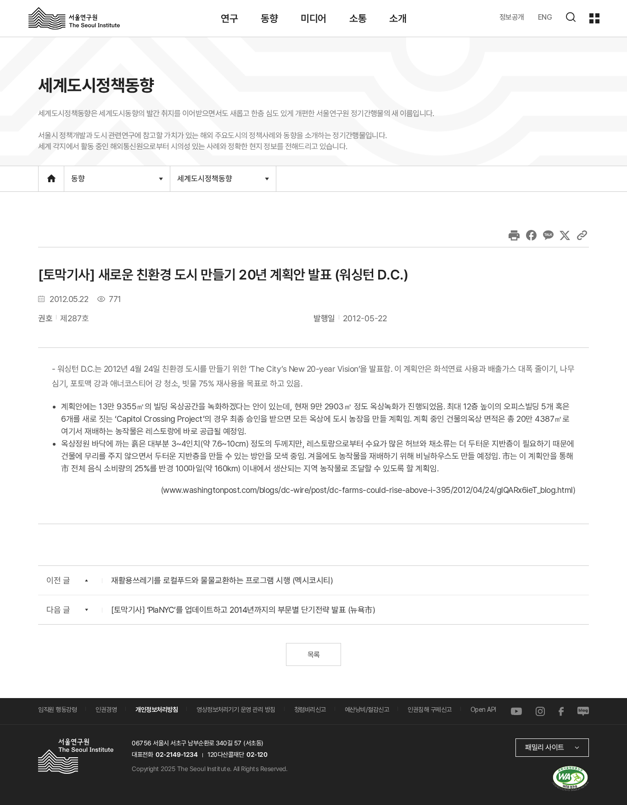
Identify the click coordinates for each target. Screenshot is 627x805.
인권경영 (106, 709)
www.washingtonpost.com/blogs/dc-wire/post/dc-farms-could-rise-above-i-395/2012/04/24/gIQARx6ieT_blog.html (368, 490)
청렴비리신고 (310, 709)
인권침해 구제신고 (430, 709)
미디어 (313, 18)
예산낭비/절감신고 (367, 709)
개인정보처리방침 (156, 709)
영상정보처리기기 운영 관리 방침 (235, 709)
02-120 (256, 754)
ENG (545, 17)
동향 (269, 18)
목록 (313, 654)
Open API (483, 709)
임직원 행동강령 (57, 709)
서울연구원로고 (74, 17)
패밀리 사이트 (544, 747)
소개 (397, 18)
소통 (357, 18)
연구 (229, 18)
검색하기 (570, 17)
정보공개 (511, 17)
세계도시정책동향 (204, 182)
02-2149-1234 (177, 754)
